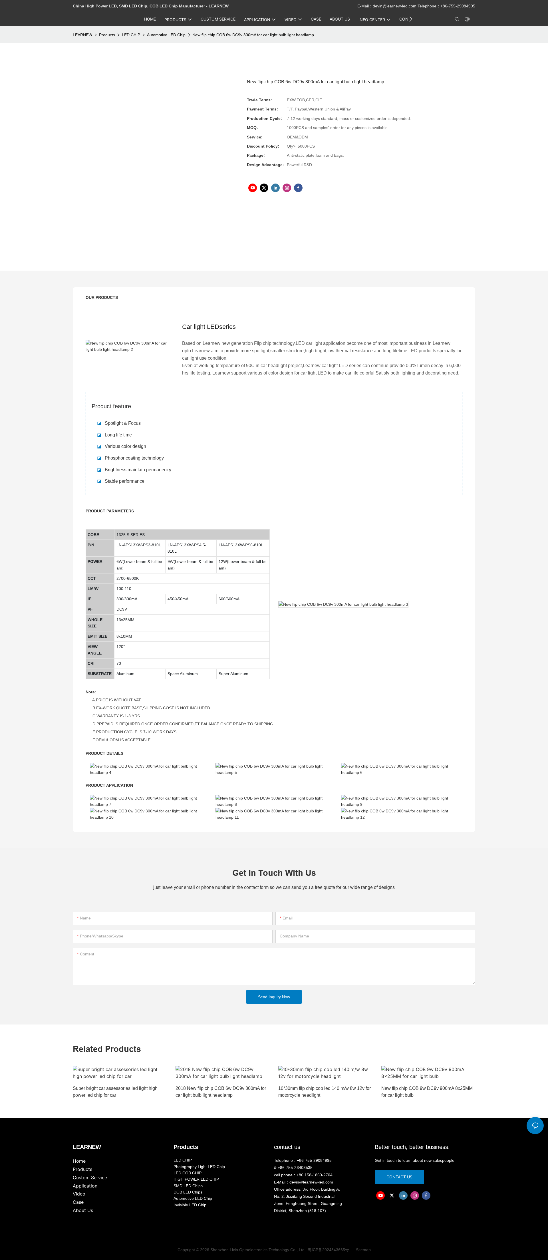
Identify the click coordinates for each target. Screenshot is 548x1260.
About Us (83, 1210)
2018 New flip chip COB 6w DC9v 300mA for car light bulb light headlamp (221, 1092)
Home (79, 1161)
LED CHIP (131, 35)
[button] (410, 19)
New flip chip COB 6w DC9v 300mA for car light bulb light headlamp (253, 35)
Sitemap (363, 1249)
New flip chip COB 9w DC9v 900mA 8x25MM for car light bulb (427, 1092)
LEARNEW (82, 35)
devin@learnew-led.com (395, 6)
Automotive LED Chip (166, 35)
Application (85, 1186)
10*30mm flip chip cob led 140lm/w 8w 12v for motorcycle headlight (324, 1092)
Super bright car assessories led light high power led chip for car (115, 1092)
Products (107, 35)
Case (78, 1202)
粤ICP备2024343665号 (329, 1249)
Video (79, 1194)
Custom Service (90, 1177)
